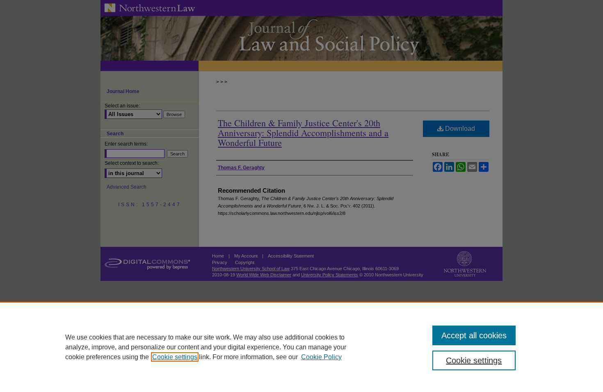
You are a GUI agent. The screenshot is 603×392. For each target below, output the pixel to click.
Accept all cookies (474, 335)
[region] (301, 347)
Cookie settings (174, 356)
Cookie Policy (321, 356)
